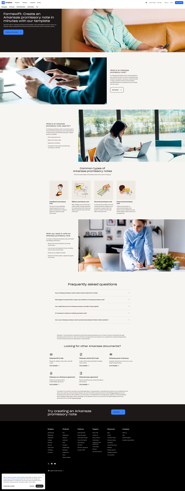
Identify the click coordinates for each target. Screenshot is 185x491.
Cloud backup (81, 442)
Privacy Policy (114, 393)
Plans (64, 454)
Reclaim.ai (65, 450)
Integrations (51, 437)
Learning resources (97, 451)
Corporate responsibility (128, 440)
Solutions (50, 442)
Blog (108, 432)
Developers (110, 442)
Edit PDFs (80, 445)
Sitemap (94, 449)
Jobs (123, 435)
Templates (50, 450)
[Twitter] (48, 464)
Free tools (50, 452)
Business (65, 437)
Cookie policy (95, 440)
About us (124, 432)
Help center (95, 432)
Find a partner (110, 454)
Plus (64, 432)
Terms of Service (76, 398)
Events (109, 435)
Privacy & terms (96, 437)
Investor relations (126, 437)
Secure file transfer (82, 440)
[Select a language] (146, 2)
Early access (51, 447)
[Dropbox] (8, 2)
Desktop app (51, 432)
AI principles (95, 446)
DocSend (65, 445)
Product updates (67, 457)
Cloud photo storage (83, 437)
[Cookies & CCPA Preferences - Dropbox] (23, 481)
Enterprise (65, 440)
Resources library (111, 440)
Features (50, 440)
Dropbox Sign (66, 447)
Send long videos (82, 435)
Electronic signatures (83, 447)
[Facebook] (52, 464)
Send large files (81, 432)
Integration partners (112, 452)
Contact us (95, 435)
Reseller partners (111, 450)
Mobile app (50, 435)
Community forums (112, 445)
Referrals (109, 447)
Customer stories (111, 437)
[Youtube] (55, 464)
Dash (64, 442)
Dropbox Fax (66, 452)
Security (50, 445)
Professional (65, 435)
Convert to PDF (81, 450)
